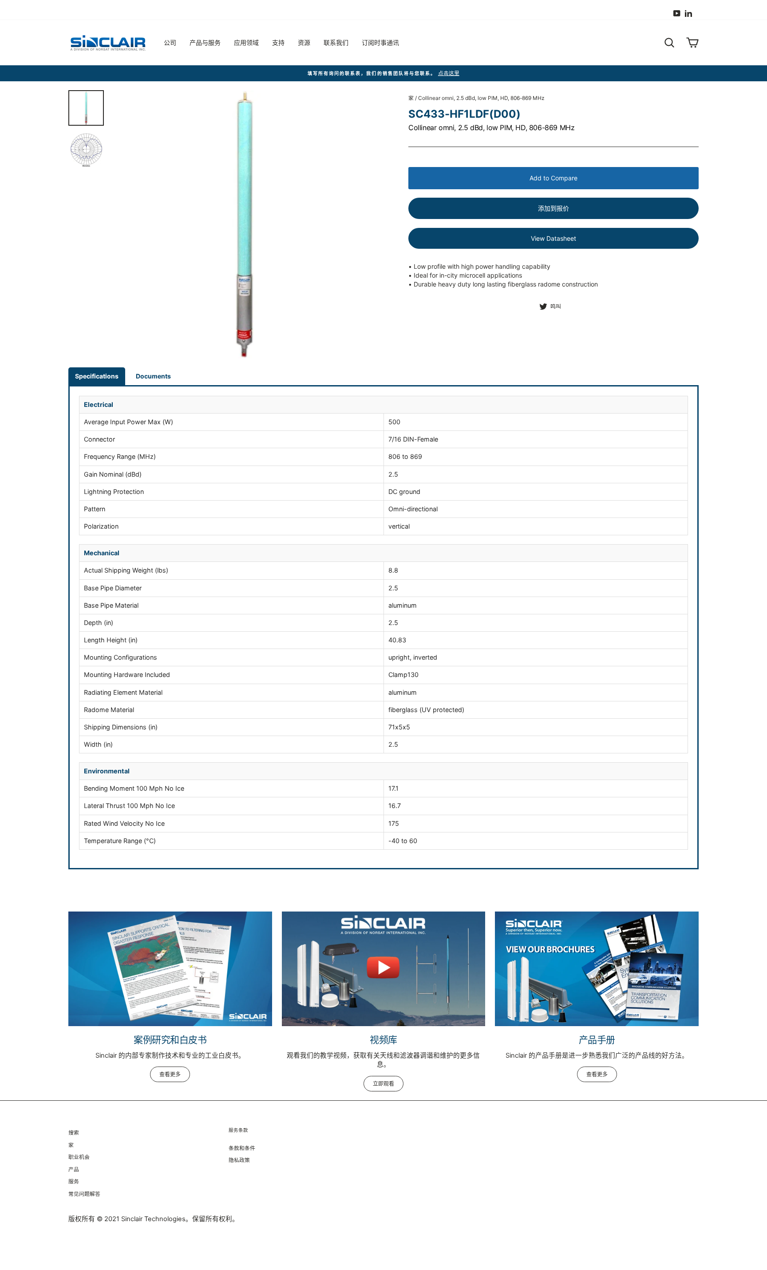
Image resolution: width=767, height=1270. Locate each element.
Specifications (97, 376)
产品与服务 (205, 42)
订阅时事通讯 (380, 42)
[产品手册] (597, 969)
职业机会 (79, 1157)
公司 (170, 42)
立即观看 (383, 1083)
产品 (73, 1169)
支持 (278, 42)
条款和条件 (242, 1148)
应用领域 (246, 42)
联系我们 (336, 42)
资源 (304, 42)
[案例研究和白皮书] (170, 969)
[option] (383, 73)
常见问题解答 (84, 1193)
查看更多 (170, 1074)
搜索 (73, 1132)
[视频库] (384, 969)
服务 (73, 1181)
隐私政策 (239, 1160)
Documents (153, 376)
